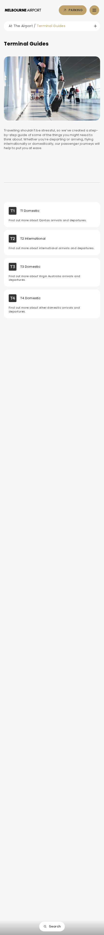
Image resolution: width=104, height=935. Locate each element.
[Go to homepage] (23, 10)
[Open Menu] (94, 10)
